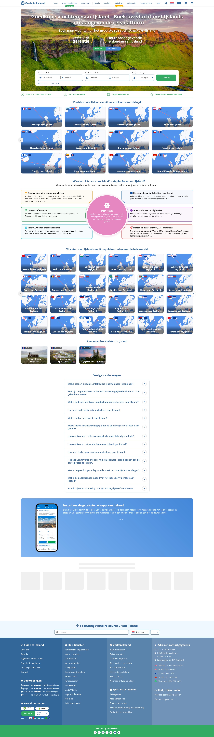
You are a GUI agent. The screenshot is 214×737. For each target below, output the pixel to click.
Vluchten (107, 3)
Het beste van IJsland (119, 672)
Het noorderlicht (118, 667)
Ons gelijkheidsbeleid (30, 667)
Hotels (97, 3)
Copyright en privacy (30, 663)
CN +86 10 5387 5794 (167, 677)
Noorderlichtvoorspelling (122, 681)
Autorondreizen (72, 654)
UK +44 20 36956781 (167, 669)
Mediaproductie (117, 699)
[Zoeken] (166, 3)
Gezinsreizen (71, 676)
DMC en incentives (118, 703)
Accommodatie (72, 663)
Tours (55, 3)
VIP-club (69, 699)
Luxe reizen (70, 685)
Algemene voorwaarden (32, 658)
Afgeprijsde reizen (73, 694)
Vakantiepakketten (69, 3)
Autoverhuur (71, 658)
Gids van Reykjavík (118, 658)
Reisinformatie (117, 654)
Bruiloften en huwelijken (121, 712)
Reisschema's (116, 676)
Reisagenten (115, 694)
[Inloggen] (192, 3)
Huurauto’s (85, 3)
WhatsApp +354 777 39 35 (169, 681)
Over (158, 3)
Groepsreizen (71, 681)
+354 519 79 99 (164, 656)
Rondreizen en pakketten (77, 649)
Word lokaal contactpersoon (168, 695)
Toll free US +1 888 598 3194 (171, 665)
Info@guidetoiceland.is (167, 653)
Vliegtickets (70, 667)
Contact (24, 672)
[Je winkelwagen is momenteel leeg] (186, 3)
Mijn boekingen (72, 703)
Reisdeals (119, 3)
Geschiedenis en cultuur (121, 663)
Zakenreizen (71, 690)
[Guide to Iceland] (32, 3)
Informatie (131, 3)
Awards (24, 654)
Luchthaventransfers (75, 672)
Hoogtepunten (146, 3)
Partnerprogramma (164, 699)
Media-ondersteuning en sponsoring (127, 707)
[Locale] (172, 3)
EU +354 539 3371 (166, 673)
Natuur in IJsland (117, 649)
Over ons (25, 649)
